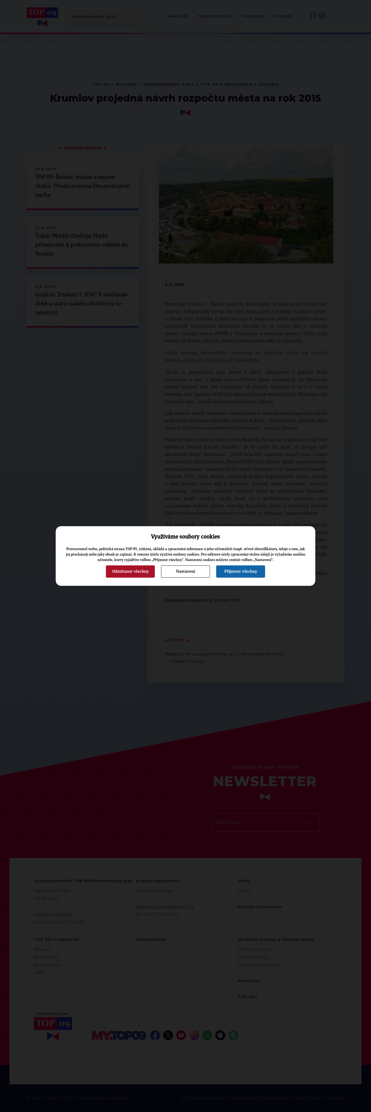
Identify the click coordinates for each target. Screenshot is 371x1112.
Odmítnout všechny (130, 571)
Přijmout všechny (240, 571)
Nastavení (185, 571)
